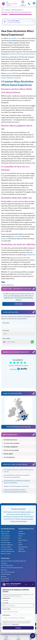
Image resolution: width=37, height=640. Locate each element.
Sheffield (21, 549)
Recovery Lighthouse (7, 544)
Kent (19, 538)
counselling (18, 236)
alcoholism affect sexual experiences (21, 54)
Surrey (20, 535)
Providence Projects (7, 549)
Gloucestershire (23, 547)
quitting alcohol (18, 258)
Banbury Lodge (5, 531)
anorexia (4, 238)
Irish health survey (14, 38)
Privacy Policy (5, 578)
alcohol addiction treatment (11, 78)
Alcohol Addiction (7, 285)
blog (7, 57)
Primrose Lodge (5, 542)
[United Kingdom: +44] (5, 342)
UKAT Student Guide (7, 565)
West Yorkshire (22, 540)
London (20, 531)
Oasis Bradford (5, 538)
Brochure (3, 576)
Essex (20, 542)
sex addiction (30, 255)
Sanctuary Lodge (5, 547)
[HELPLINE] (18, 637)
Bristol (20, 544)
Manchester (21, 533)
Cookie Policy (5, 581)
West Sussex (22, 551)
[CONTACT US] (6, 637)
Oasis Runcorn (5, 540)
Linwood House (5, 535)
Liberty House (5, 533)
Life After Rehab (5, 574)
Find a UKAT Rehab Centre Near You (19, 426)
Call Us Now (18, 304)
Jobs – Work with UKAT (8, 572)
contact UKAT (11, 73)
